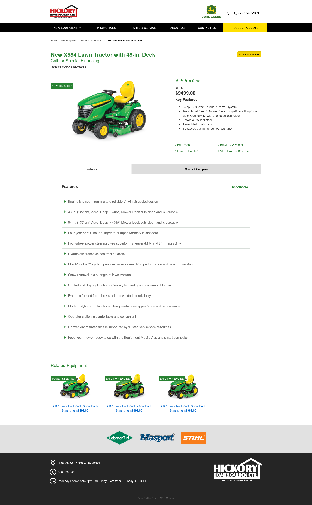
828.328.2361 (248, 13)
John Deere (211, 11)
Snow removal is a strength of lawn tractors (99, 274)
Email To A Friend (231, 144)
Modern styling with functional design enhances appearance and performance (124, 306)
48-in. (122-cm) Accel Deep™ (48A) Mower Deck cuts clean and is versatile (123, 211)
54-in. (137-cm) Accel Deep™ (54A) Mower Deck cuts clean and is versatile (123, 222)
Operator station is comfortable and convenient (102, 316)
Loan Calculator (187, 151)
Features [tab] (91, 169)
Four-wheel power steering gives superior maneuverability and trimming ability (124, 243)
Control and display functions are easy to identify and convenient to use (119, 285)
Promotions (106, 28)
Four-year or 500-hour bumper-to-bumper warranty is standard (113, 232)
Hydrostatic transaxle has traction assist (96, 253)
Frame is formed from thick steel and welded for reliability (109, 295)
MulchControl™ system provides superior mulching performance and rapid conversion (130, 264)
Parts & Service (143, 28)
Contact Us (207, 28)
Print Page (183, 144)
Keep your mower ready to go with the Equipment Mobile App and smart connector (128, 337)
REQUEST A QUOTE (249, 54)
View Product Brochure (234, 151)
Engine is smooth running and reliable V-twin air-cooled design (113, 201)
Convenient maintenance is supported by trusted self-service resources (119, 326)
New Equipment (66, 28)
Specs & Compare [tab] (196, 169)
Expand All (240, 186)
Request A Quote (245, 28)
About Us (177, 28)
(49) (197, 80)
